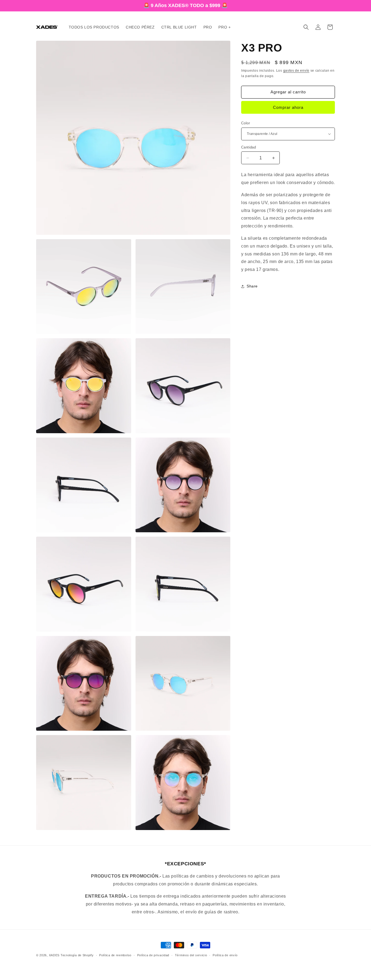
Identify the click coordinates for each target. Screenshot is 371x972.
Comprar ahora (288, 107)
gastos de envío (296, 70)
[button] (306, 27)
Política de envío (225, 955)
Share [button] (252, 286)
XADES (54, 955)
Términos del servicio (191, 955)
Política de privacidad (153, 955)
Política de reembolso (115, 955)
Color (245, 123)
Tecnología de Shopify (77, 955)
